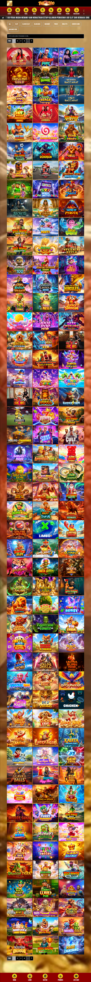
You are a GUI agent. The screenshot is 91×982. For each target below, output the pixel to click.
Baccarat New (13, 29)
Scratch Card (76, 24)
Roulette (64, 24)
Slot (16, 24)
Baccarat (47, 24)
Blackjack (37, 24)
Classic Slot (26, 24)
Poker (56, 24)
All (10, 24)
